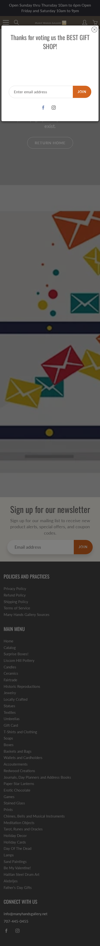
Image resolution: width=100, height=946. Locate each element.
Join (82, 92)
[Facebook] (43, 107)
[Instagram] (53, 107)
